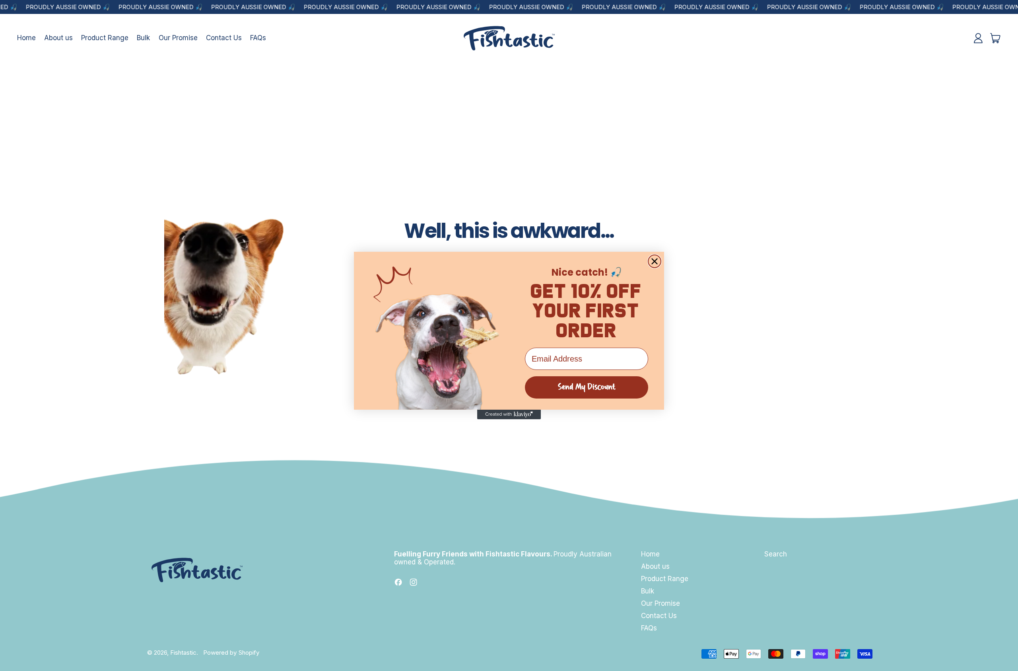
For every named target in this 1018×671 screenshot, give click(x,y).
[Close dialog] (654, 261)
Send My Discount (587, 387)
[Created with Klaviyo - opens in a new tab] (509, 414)
